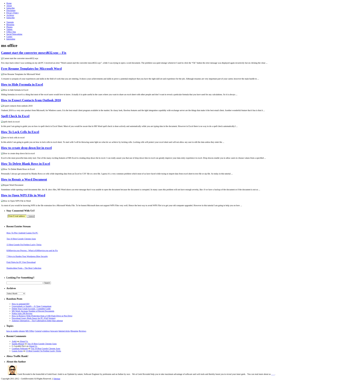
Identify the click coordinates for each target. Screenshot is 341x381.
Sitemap (56, 379)
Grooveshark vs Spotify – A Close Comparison (31, 306)
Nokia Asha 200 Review (22, 313)
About (9, 6)
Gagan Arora (17, 351)
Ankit (14, 341)
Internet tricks (64, 331)
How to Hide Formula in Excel (22, 84)
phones (22, 331)
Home (9, 3)
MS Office (29, 331)
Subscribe (10, 8)
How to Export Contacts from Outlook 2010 (31, 100)
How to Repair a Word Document (24, 179)
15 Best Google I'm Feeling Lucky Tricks (24, 245)
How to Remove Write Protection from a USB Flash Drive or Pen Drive (42, 316)
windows (46, 331)
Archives (10, 15)
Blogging (74, 331)
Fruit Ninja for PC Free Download (21, 262)
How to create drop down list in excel (26, 147)
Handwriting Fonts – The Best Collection (24, 268)
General (38, 331)
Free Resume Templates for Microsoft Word (31, 68)
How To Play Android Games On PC (22, 233)
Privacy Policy (12, 13)
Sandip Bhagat (18, 344)
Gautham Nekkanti (20, 348)
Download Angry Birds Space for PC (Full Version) (33, 318)
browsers (54, 331)
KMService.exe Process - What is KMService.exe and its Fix (32, 250)
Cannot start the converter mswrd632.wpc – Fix (33, 52)
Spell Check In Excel (15, 116)
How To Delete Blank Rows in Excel (25, 163)
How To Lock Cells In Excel (20, 132)
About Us (24, 341)
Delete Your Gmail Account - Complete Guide (31, 309)
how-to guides (12, 331)
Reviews (82, 331)
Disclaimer (10, 10)
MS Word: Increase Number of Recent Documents (33, 311)
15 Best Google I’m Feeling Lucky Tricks (43, 351)
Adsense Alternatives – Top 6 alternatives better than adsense (37, 321)
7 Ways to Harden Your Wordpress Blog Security (27, 256)
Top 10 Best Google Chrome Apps (21, 239)
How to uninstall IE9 (20, 304)
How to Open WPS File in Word (23, 195)
